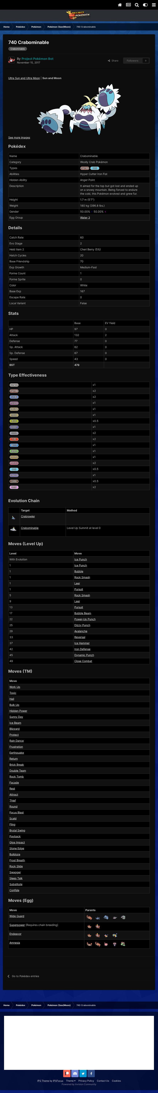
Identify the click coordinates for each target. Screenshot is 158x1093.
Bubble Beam (82, 613)
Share (114, 60)
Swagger (15, 872)
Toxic (12, 692)
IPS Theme (43, 1080)
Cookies (116, 1080)
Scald (13, 818)
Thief (12, 800)
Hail (11, 698)
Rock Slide (16, 866)
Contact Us (103, 1080)
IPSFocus (58, 1080)
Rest (12, 788)
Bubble (78, 571)
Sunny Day (16, 716)
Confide (14, 890)
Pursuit (78, 589)
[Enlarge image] (79, 109)
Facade (14, 782)
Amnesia (14, 942)
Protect (14, 734)
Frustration (16, 746)
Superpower (17, 925)
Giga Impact (17, 842)
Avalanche (80, 631)
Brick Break (16, 764)
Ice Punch (80, 559)
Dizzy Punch (82, 625)
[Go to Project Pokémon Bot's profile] (11, 60)
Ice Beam (15, 722)
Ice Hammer (82, 643)
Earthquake (16, 752)
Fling (12, 824)
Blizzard (14, 728)
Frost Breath (17, 860)
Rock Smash (82, 577)
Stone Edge (16, 848)
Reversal (79, 637)
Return (13, 758)
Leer (77, 583)
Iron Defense (82, 649)
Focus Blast (16, 812)
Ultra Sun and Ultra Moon (24, 78)
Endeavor (15, 933)
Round (13, 806)
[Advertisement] (79, 1043)
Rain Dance (16, 740)
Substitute (15, 884)
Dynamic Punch (84, 655)
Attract (13, 794)
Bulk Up (14, 704)
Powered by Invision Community (79, 1084)
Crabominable (30, 528)
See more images (19, 137)
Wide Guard (16, 916)
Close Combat (83, 661)
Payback (15, 836)
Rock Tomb (16, 776)
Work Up (14, 686)
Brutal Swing (17, 830)
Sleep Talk (16, 878)
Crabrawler (28, 516)
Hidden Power (18, 710)
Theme (70, 1080)
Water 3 (85, 217)
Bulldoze (14, 854)
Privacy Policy (86, 1080)
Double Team (17, 770)
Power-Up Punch (85, 619)
